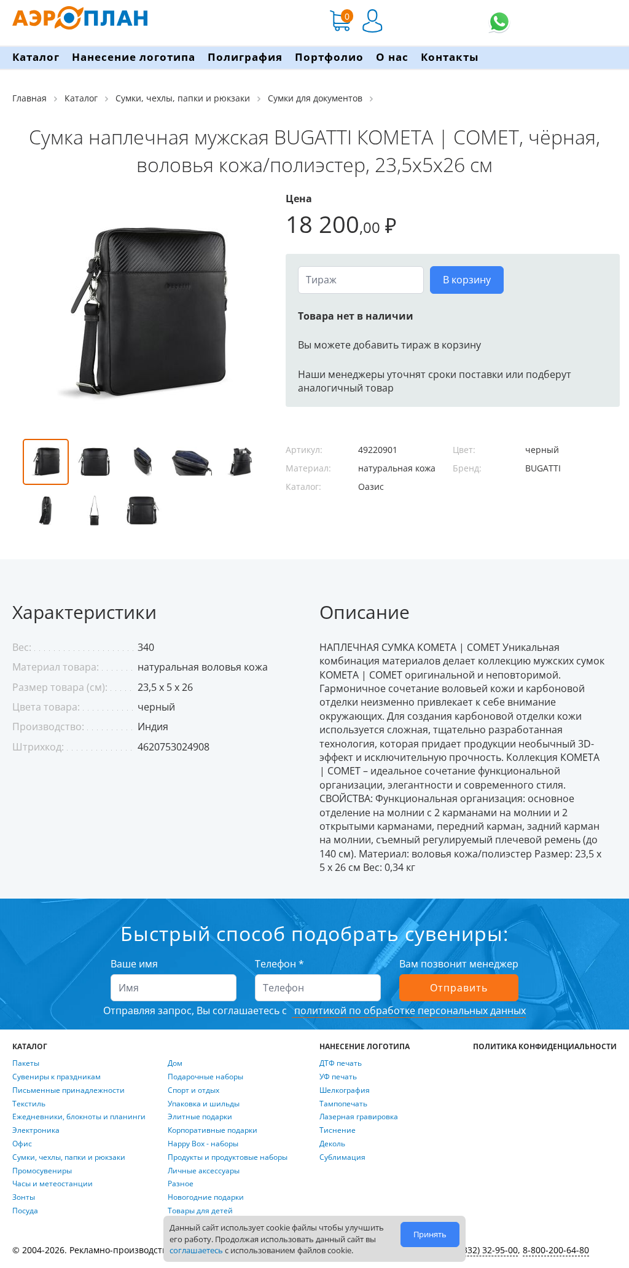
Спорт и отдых (193, 1090)
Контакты (450, 57)
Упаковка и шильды (204, 1104)
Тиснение (337, 1130)
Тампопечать (343, 1104)
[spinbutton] (361, 279)
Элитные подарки (200, 1117)
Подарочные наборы (205, 1077)
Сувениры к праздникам (56, 1077)
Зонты (23, 1197)
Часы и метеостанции (52, 1184)
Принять (430, 1234)
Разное (180, 1184)
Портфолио (329, 57)
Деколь (332, 1144)
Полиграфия (245, 57)
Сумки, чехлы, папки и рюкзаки (68, 1157)
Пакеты (25, 1063)
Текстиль (28, 1104)
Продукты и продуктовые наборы (227, 1157)
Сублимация (342, 1157)
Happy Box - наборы (203, 1144)
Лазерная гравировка (358, 1117)
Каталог (36, 57)
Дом (175, 1063)
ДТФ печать (340, 1063)
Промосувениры (42, 1171)
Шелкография (344, 1090)
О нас (392, 57)
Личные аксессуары (204, 1171)
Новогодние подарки (206, 1197)
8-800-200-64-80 (556, 1250)
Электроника (36, 1130)
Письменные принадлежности (68, 1090)
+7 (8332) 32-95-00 (480, 1250)
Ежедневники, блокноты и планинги (79, 1117)
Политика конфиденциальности (545, 1047)
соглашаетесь (196, 1250)
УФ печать (338, 1077)
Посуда (25, 1211)
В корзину (467, 279)
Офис (22, 1144)
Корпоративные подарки (212, 1130)
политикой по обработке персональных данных (409, 1010)
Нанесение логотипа (133, 57)
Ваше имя (134, 964)
